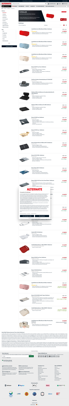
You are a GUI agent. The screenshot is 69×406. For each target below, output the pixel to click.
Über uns (56, 367)
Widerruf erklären (41, 372)
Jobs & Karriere (57, 368)
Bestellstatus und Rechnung (42, 368)
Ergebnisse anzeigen (9, 46)
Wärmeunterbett (5, 27)
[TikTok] (45, 356)
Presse (56, 369)
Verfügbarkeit (5, 33)
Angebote (32, 6)
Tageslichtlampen (5, 25)
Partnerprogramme (58, 373)
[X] (47, 356)
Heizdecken (4, 17)
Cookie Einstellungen (58, 378)
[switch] (66, 6)
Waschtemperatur (5, 40)
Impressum (34, 400)
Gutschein (39, 377)
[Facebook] (39, 356)
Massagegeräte (5, 23)
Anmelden (31, 356)
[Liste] (64, 25)
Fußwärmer (4, 15)
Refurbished (21, 6)
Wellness (8, 8)
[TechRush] (54, 356)
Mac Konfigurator (50, 6)
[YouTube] (56, 356)
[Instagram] (41, 356)
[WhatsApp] (52, 356)
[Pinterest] (50, 356)
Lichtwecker (4, 22)
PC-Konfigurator (40, 6)
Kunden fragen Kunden (41, 379)
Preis (3, 31)
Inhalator (4, 20)
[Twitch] (58, 356)
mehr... (9, 43)
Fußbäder (4, 14)
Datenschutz (9, 357)
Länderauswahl (34, 402)
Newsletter (40, 373)
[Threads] (43, 356)
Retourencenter (40, 369)
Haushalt (4, 8)
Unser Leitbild (57, 374)
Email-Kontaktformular (27, 368)
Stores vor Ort (57, 372)
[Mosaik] (66, 25)
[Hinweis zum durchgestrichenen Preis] (62, 19)
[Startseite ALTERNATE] (6, 3)
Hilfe (39, 374)
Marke (4, 38)
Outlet (27, 6)
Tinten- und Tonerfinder (42, 378)
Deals (14, 6)
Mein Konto (40, 367)
